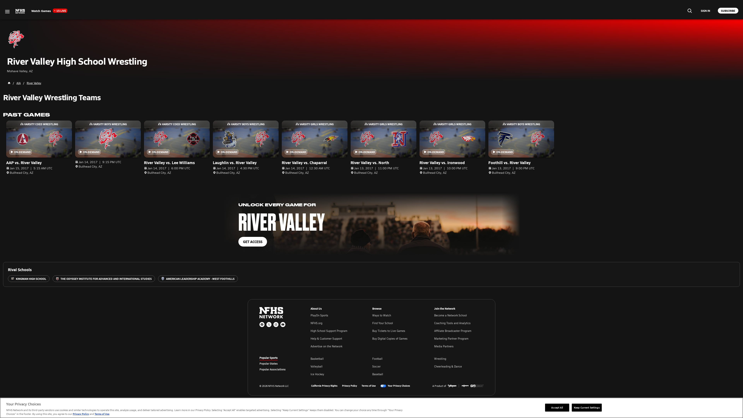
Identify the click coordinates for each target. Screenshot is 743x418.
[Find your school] (689, 10)
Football (377, 359)
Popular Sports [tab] (268, 357)
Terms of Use (369, 385)
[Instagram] (275, 324)
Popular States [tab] (268, 363)
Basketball (317, 359)
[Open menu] (7, 11)
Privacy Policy (349, 385)
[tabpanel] (397, 366)
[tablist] (278, 363)
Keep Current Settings (587, 407)
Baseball (377, 374)
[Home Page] (9, 83)
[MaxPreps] (465, 386)
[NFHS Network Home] (20, 11)
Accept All (557, 407)
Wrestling (440, 359)
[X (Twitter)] (268, 324)
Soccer (376, 366)
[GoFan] (477, 386)
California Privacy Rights (324, 385)
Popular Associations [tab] (272, 369)
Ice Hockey (317, 374)
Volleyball (317, 366)
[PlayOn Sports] (452, 386)
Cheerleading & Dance (448, 366)
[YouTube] (282, 324)
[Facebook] (262, 324)
